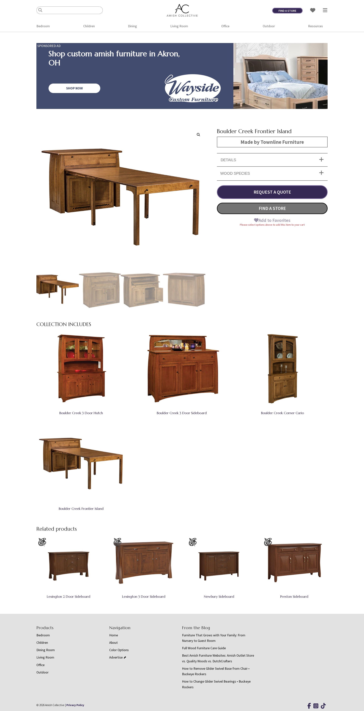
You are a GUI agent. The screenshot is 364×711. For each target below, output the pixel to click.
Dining (132, 26)
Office (225, 26)
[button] (198, 134)
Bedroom (43, 26)
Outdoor (269, 26)
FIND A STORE (287, 11)
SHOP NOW (74, 88)
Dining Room (45, 650)
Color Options (119, 650)
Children (89, 26)
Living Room (179, 26)
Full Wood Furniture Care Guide (204, 648)
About (113, 642)
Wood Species (235, 173)
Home (113, 635)
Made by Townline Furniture (272, 142)
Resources (315, 26)
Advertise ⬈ (117, 657)
